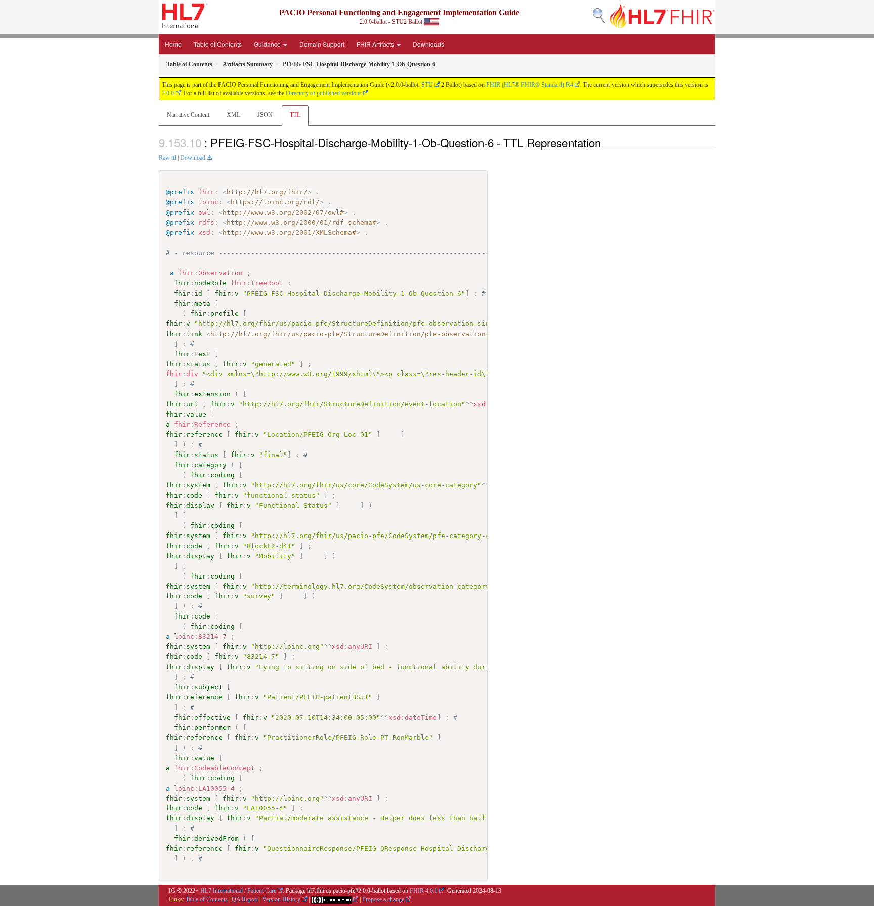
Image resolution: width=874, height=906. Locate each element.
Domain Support (321, 43)
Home (173, 43)
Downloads (428, 43)
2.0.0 (168, 93)
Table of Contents (218, 43)
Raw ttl (167, 157)
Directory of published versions (324, 93)
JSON (265, 114)
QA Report (245, 899)
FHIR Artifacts (376, 43)
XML (233, 114)
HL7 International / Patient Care (238, 890)
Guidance (268, 43)
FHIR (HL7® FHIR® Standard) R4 (529, 84)
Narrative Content (188, 114)
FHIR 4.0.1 (424, 890)
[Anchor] (606, 142)
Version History (281, 899)
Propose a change (383, 899)
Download (192, 157)
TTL (295, 114)
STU (427, 84)
